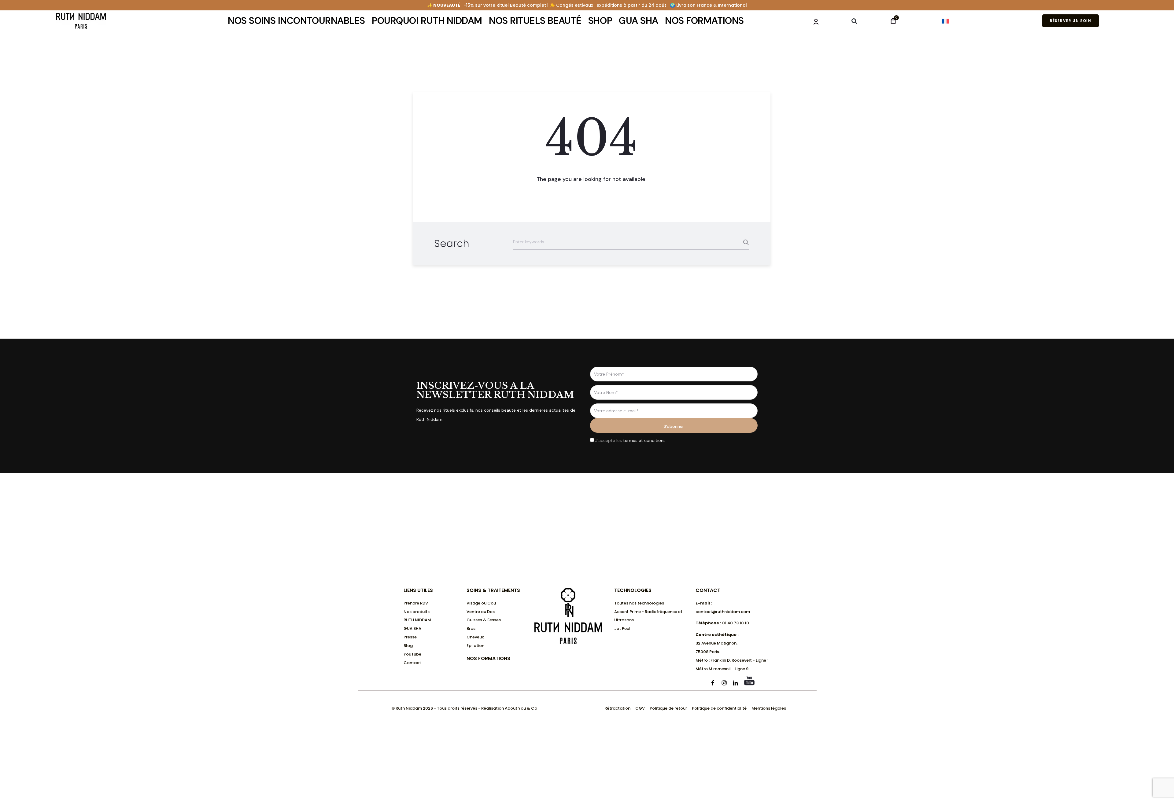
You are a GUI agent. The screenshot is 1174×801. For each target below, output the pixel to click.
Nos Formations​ (488, 658)
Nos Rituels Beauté (535, 20)
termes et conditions (644, 440)
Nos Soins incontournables (296, 20)
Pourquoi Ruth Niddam (427, 20)
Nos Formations (704, 20)
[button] (854, 21)
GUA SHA (638, 20)
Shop (600, 20)
